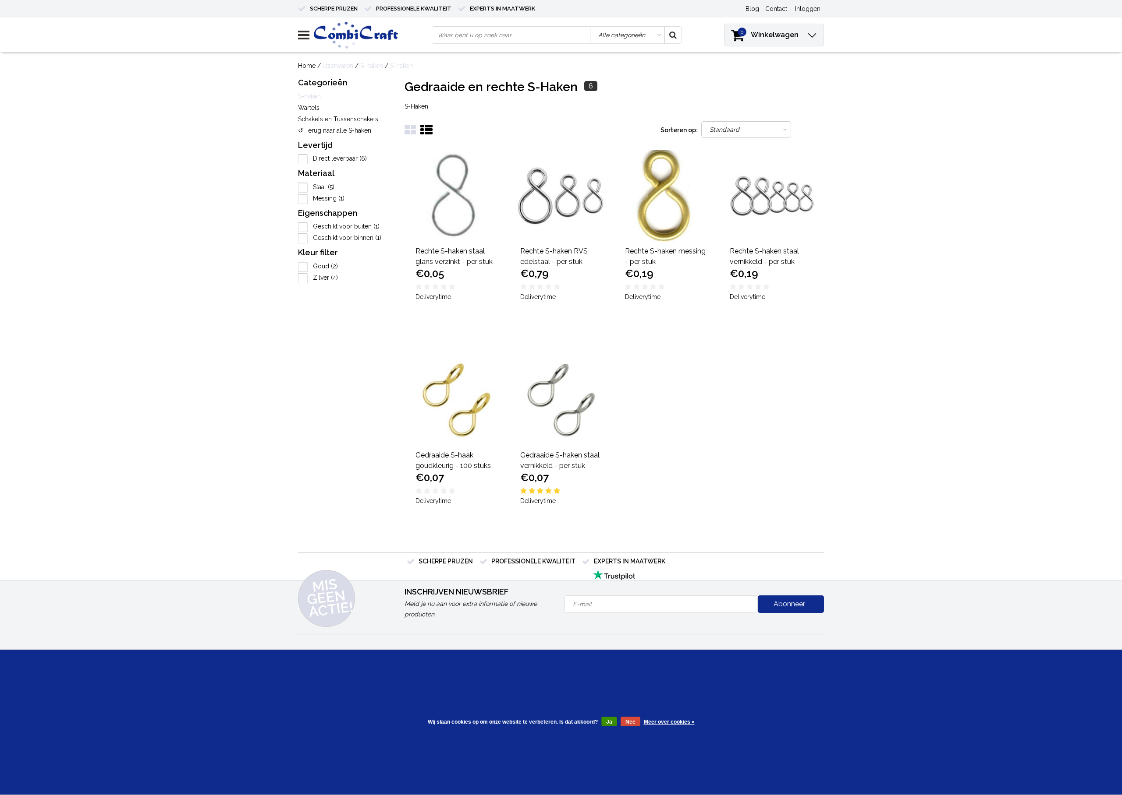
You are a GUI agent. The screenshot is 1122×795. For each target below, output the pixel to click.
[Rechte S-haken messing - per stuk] (667, 196)
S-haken (371, 65)
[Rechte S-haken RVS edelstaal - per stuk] (562, 196)
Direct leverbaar (340, 158)
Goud (325, 266)
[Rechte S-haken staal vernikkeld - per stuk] (771, 196)
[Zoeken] (673, 35)
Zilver (325, 277)
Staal (323, 186)
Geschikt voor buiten (346, 226)
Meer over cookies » (669, 722)
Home (307, 65)
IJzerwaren (338, 65)
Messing (328, 198)
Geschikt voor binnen (347, 237)
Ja (609, 722)
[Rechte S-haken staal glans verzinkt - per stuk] (457, 196)
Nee (630, 722)
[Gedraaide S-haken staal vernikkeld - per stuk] (562, 400)
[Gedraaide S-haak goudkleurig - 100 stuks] (457, 400)
